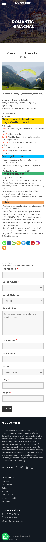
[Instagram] (38, 243)
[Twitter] (23, 243)
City (5, 379)
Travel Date (10, 269)
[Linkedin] (28, 243)
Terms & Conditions (10, 498)
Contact (5, 481)
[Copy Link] (18, 243)
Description (9, 308)
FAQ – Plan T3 (7, 501)
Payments (6, 491)
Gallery (5, 488)
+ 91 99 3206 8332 (12, 517)
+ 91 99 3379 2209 (12, 514)
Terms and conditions (10, 536)
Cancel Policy (7, 495)
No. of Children (11, 295)
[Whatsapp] (4, 243)
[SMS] (14, 243)
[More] (4, 248)
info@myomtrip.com (14, 521)
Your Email (9, 353)
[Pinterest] (33, 243)
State (6, 366)
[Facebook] (9, 243)
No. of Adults (10, 282)
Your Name (9, 340)
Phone (7, 393)
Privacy (25, 536)
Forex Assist (7, 485)
